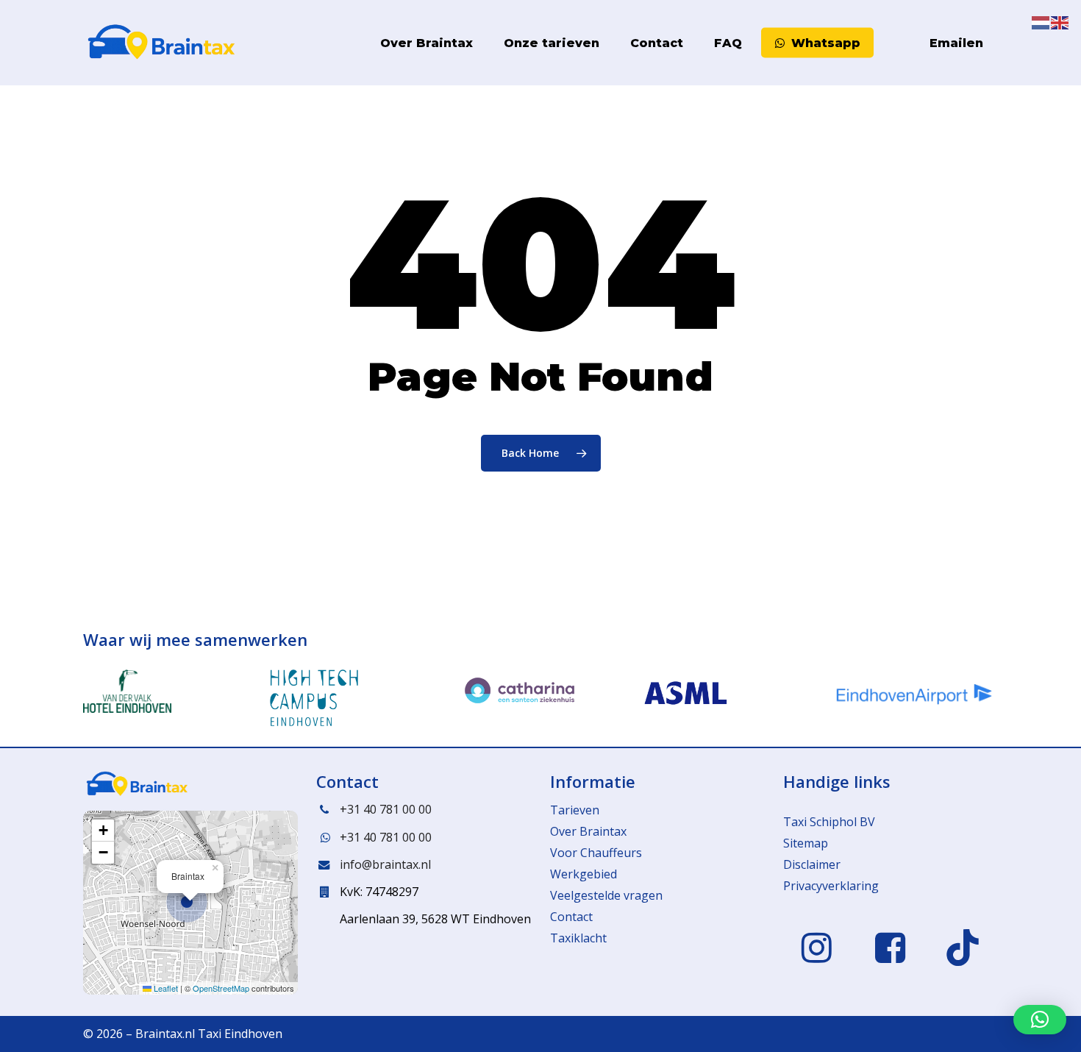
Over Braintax (588, 831)
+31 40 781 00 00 (386, 809)
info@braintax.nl (385, 864)
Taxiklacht (578, 938)
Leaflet (164, 988)
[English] (905, 43)
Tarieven (574, 810)
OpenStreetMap (221, 988)
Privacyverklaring (831, 886)
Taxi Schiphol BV (829, 822)
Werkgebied (583, 874)
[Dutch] (886, 43)
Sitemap (805, 843)
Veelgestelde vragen (606, 895)
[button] (190, 902)
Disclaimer (812, 864)
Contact (571, 917)
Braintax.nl (165, 1034)
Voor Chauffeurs (596, 853)
